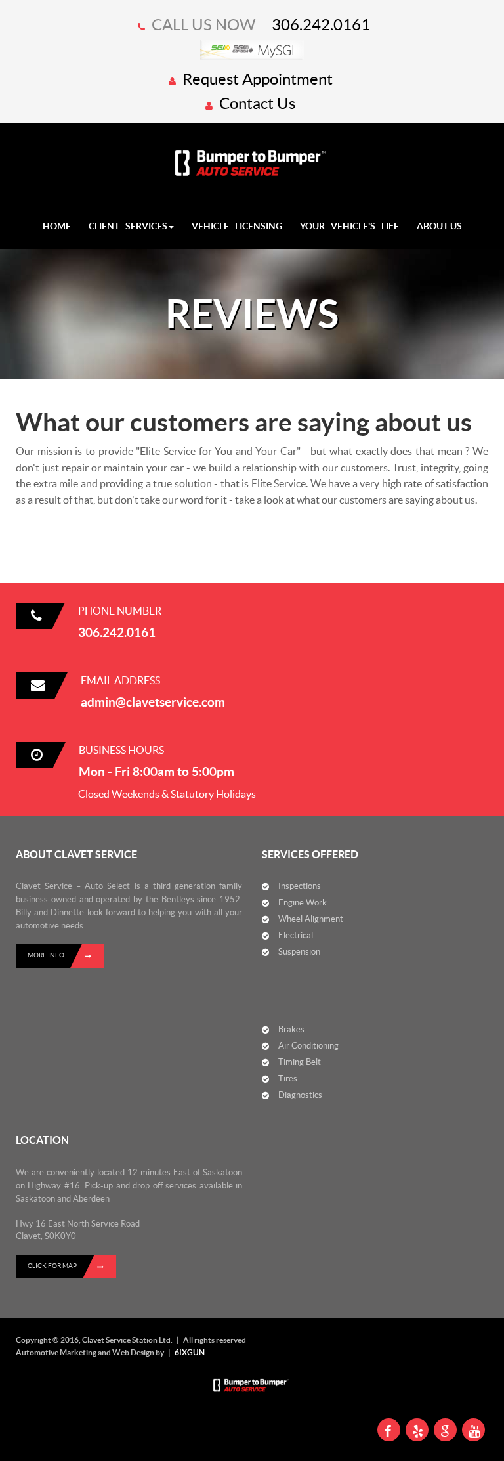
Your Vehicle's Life (349, 226)
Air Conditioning (308, 1046)
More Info (46, 955)
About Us (439, 226)
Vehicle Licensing (237, 226)
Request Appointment (256, 79)
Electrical (295, 935)
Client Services (128, 226)
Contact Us (255, 103)
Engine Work (302, 902)
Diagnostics (300, 1095)
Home (57, 226)
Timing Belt (299, 1062)
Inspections (299, 886)
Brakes (291, 1029)
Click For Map (52, 1265)
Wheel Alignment (310, 919)
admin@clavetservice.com (153, 702)
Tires (287, 1078)
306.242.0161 (321, 24)
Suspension (299, 952)
